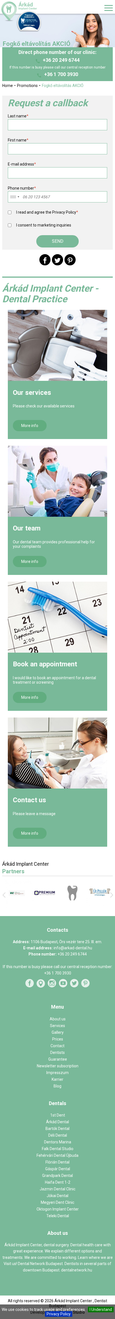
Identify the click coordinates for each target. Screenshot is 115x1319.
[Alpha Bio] (44, 906)
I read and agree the (47, 212)
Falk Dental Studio (57, 1148)
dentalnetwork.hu (76, 1270)
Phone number (22, 188)
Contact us (29, 800)
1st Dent (57, 1115)
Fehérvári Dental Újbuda (57, 1155)
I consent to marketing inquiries (43, 225)
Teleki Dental (57, 1216)
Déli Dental (57, 1135)
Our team (26, 528)
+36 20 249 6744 (61, 60)
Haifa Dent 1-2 (57, 1182)
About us (58, 1019)
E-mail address (22, 164)
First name (18, 140)
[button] (57, 241)
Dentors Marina (57, 1142)
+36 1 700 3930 (61, 74)
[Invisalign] (71, 905)
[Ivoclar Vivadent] (16, 906)
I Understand (101, 1309)
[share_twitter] (57, 259)
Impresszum (57, 1072)
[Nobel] (99, 905)
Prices (57, 1039)
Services (57, 1025)
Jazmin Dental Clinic (57, 1189)
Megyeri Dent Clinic (57, 1202)
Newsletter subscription (57, 1066)
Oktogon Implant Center (58, 1209)
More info (29, 425)
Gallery (58, 1032)
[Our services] (57, 345)
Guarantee (57, 1059)
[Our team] (57, 481)
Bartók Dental (57, 1128)
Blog (57, 1086)
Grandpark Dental (57, 1175)
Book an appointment (45, 664)
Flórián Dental (57, 1162)
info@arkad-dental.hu (73, 948)
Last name (18, 116)
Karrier (57, 1079)
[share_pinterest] (70, 259)
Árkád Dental (57, 1122)
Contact (57, 1046)
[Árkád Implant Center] (34, 11)
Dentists (57, 1052)
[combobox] (14, 197)
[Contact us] (57, 753)
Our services (32, 393)
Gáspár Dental (57, 1169)
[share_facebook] (45, 259)
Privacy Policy (59, 1314)
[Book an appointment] (57, 617)
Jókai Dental (57, 1195)
